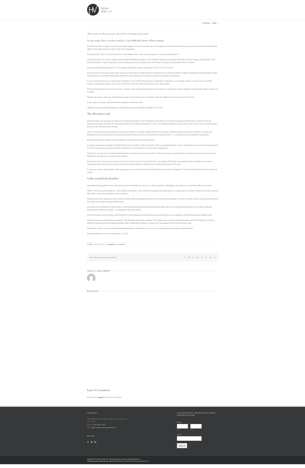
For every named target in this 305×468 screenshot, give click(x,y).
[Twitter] (92, 442)
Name (180, 422)
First (178, 430)
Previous (206, 23)
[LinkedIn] (95, 442)
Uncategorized (111, 244)
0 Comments (121, 244)
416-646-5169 (99, 424)
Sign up (182, 445)
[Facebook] (88, 442)
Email (180, 434)
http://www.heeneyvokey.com (103, 427)
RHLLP (91, 244)
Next (214, 23)
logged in (101, 397)
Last (191, 430)
